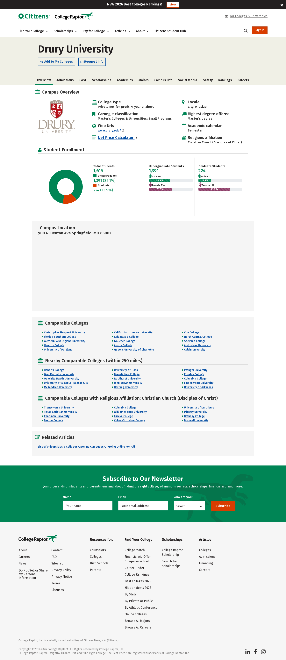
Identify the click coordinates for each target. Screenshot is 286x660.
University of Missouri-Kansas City (66, 383)
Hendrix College (54, 345)
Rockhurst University (127, 378)
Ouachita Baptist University (61, 378)
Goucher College (124, 341)
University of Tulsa (126, 370)
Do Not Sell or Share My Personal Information (33, 574)
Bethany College (194, 416)
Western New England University (64, 341)
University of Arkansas (198, 387)
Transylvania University (59, 407)
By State (131, 594)
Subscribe (223, 506)
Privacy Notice (61, 576)
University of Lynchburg (199, 407)
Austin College (123, 345)
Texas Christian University (60, 412)
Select (180, 506)
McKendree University (58, 387)
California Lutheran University (133, 332)
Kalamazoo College (126, 336)
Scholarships (64, 31)
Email (122, 497)
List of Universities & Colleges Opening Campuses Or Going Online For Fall (86, 446)
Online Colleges (136, 614)
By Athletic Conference (141, 607)
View (173, 4)
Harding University (126, 387)
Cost (82, 80)
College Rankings (137, 574)
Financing (206, 563)
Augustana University (197, 345)
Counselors (98, 550)
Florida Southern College (60, 336)
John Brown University (128, 383)
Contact (56, 550)
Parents (95, 570)
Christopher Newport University (64, 332)
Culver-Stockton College (129, 420)
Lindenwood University (198, 383)
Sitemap (57, 563)
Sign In (259, 30)
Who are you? (183, 497)
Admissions (65, 80)
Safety (208, 80)
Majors (144, 80)
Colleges (96, 556)
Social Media (187, 80)
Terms (55, 583)
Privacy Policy (61, 570)
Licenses (57, 590)
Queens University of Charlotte (134, 349)
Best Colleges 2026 (138, 581)
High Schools (99, 563)
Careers (243, 80)
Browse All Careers (138, 627)
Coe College (191, 332)
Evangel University (195, 370)
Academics (125, 80)
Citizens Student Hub (170, 31)
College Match (135, 550)
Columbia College (195, 378)
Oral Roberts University (59, 374)
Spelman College (194, 341)
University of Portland (58, 349)
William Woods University (130, 412)
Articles (121, 31)
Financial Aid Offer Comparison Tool (138, 559)
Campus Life (163, 80)
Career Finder (134, 568)
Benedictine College (126, 374)
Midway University (195, 412)
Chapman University (56, 416)
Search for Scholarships (171, 563)
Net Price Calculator (116, 137)
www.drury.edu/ (110, 130)
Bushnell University (196, 420)
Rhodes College (194, 374)
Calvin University (194, 349)
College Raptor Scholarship (172, 552)
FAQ (54, 557)
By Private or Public (139, 601)
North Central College (198, 336)
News (22, 563)
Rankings (225, 80)
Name (67, 497)
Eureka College (123, 416)
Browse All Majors (137, 621)
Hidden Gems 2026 (138, 588)
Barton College (53, 420)
